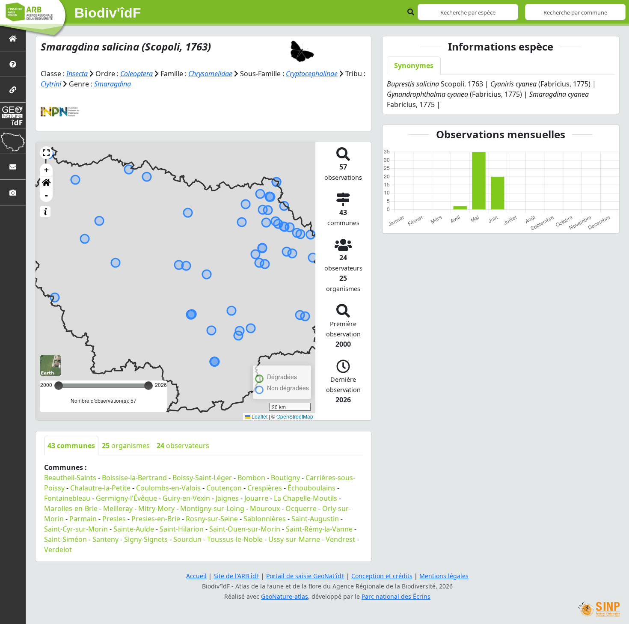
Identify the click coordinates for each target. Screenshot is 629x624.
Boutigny (285, 477)
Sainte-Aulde (133, 529)
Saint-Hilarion (182, 529)
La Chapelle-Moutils (305, 498)
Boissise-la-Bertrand (134, 477)
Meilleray (118, 508)
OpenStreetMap (294, 416)
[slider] (148, 385)
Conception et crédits (381, 576)
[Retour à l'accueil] (13, 38)
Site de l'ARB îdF (236, 576)
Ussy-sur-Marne (294, 539)
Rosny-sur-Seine (212, 518)
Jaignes (227, 498)
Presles (114, 518)
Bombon (251, 477)
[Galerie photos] (13, 192)
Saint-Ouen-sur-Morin (244, 529)
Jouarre (256, 498)
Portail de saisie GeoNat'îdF (305, 576)
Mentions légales (444, 576)
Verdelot (58, 549)
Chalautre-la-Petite (100, 488)
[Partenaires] (13, 89)
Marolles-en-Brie (71, 508)
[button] (46, 152)
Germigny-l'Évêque (126, 498)
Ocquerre (301, 508)
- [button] (46, 195)
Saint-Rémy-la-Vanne (319, 529)
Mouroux (265, 508)
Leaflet (258, 416)
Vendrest (340, 539)
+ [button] (46, 169)
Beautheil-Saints (70, 477)
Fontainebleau (67, 498)
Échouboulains (311, 488)
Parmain (83, 518)
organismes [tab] (126, 445)
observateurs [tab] (183, 445)
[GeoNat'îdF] (13, 115)
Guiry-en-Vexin (186, 498)
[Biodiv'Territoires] (13, 141)
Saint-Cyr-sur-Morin (76, 529)
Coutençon (224, 488)
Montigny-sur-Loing (212, 508)
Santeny (105, 539)
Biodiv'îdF (107, 13)
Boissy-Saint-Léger (202, 477)
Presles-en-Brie (155, 518)
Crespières (264, 488)
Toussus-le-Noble (235, 539)
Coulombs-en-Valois (168, 488)
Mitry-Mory (156, 508)
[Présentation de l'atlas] (13, 64)
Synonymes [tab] (413, 65)
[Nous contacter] (13, 166)
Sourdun (187, 539)
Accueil (196, 576)
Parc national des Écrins (396, 596)
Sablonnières (264, 518)
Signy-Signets (146, 539)
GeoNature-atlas (284, 596)
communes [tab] (71, 445)
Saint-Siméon (65, 539)
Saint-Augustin (315, 518)
